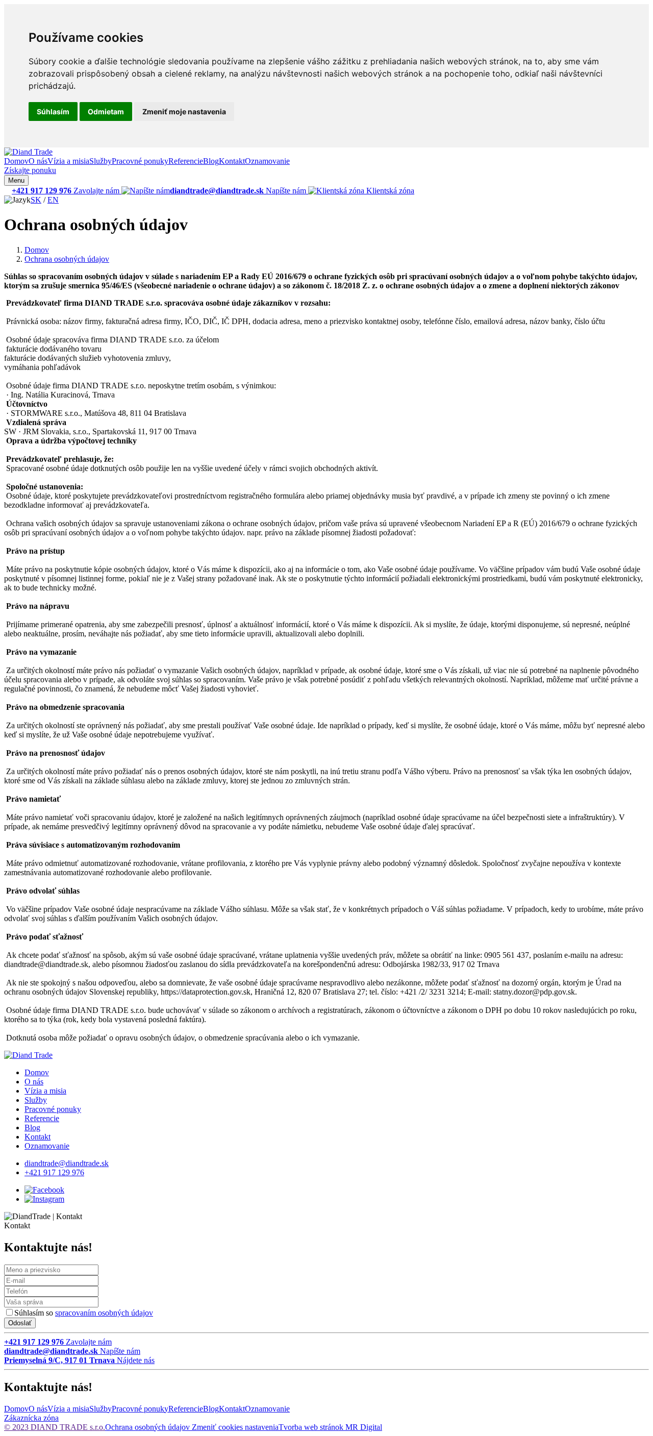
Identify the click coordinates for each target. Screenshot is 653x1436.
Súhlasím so (83, 1312)
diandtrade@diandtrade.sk (66, 1163)
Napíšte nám (239, 190)
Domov (16, 161)
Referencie (185, 161)
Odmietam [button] (106, 111)
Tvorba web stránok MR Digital (330, 1427)
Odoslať (20, 1323)
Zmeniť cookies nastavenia (235, 1427)
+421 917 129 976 (54, 1172)
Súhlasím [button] (53, 111)
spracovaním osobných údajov (104, 1312)
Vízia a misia (68, 161)
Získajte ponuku (30, 170)
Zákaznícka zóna (31, 1418)
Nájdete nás (79, 1360)
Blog (211, 161)
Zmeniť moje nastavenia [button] (184, 111)
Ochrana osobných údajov (66, 259)
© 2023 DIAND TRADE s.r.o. (54, 1427)
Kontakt (232, 161)
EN (53, 199)
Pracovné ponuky (140, 161)
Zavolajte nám (66, 190)
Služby (100, 161)
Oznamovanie (267, 161)
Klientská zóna (389, 190)
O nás (38, 161)
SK (36, 199)
